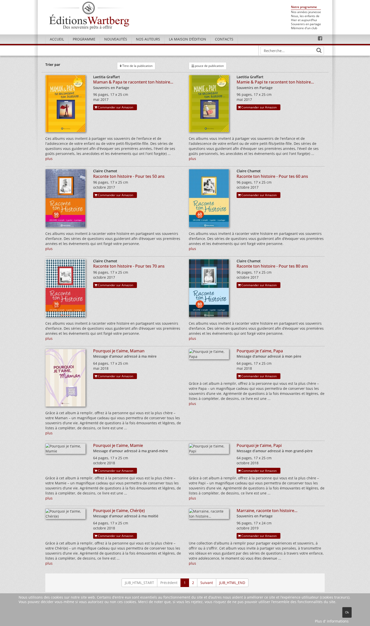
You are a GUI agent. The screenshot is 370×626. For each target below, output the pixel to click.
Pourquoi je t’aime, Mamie (118, 445)
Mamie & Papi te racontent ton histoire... (275, 82)
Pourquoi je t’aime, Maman (118, 351)
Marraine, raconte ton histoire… (267, 510)
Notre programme (304, 7)
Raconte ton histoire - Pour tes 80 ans (272, 266)
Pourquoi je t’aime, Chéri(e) (119, 510)
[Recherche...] (318, 50)
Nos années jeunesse (306, 12)
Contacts (224, 39)
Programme (84, 39)
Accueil (57, 39)
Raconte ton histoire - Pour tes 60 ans (272, 176)
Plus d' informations (332, 621)
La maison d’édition (187, 39)
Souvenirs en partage (306, 24)
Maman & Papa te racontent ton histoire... (133, 82)
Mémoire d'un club (304, 28)
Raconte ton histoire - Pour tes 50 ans (129, 176)
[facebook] (320, 38)
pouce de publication (209, 66)
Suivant (206, 582)
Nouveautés (115, 39)
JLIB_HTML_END (232, 582)
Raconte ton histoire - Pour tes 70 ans (129, 266)
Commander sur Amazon (115, 107)
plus (49, 158)
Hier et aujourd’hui (304, 20)
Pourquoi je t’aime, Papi (259, 445)
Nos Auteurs (148, 39)
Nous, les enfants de (305, 16)
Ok (347, 612)
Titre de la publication (137, 66)
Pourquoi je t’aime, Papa (260, 351)
